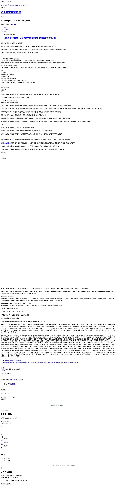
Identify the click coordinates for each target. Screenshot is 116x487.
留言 (15, 379)
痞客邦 (11, 379)
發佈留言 (3, 399)
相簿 (5, 27)
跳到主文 (3, 16)
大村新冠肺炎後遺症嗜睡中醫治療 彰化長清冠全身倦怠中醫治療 (18, 362)
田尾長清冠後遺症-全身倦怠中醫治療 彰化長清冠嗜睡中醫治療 (30, 38)
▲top (2, 386)
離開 (9, 483)
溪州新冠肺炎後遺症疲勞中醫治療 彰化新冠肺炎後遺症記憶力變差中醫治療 (57, 362)
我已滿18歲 (3, 483)
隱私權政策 (66, 465)
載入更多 (3, 389)
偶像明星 (13, 24)
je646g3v (3, 370)
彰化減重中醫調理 (11, 12)
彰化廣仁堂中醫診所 (6, 143)
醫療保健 (12, 384)
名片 (5, 31)
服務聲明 (73, 465)
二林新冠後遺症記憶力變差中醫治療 (11, 360)
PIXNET (46, 465)
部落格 (6, 29)
